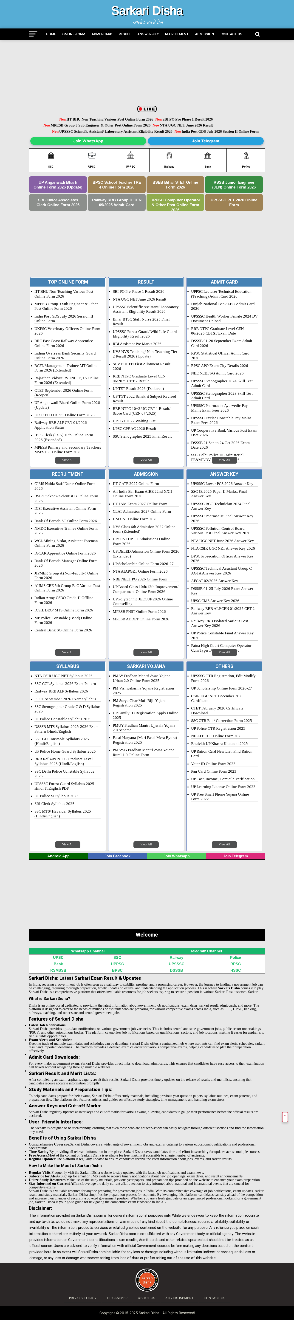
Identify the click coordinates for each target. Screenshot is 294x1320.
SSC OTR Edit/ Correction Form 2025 (221, 720)
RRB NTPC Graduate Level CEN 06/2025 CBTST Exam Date (217, 330)
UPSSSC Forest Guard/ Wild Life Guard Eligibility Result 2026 (145, 333)
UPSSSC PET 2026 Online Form (234, 202)
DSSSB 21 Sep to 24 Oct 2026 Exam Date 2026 (220, 445)
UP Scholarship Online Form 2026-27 (143, 564)
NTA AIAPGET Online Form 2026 (140, 571)
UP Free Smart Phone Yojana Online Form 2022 (220, 796)
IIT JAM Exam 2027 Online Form (140, 504)
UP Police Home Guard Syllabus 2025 (65, 751)
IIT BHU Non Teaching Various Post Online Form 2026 (100, 119)
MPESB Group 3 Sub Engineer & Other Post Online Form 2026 (90, 125)
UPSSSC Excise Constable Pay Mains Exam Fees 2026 (221, 420)
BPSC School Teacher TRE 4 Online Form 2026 (117, 184)
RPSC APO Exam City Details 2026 (219, 365)
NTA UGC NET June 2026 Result (176, 125)
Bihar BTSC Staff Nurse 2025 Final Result (141, 321)
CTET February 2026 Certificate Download (217, 710)
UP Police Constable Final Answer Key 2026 (222, 635)
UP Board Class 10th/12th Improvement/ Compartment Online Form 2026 (145, 589)
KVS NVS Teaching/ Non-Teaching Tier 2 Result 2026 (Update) (145, 353)
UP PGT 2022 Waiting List (134, 421)
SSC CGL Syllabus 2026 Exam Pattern (65, 683)
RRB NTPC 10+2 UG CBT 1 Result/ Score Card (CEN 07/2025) (141, 410)
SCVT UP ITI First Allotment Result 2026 (141, 366)
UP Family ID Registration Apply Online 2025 (145, 715)
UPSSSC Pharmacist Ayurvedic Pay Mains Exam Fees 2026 (219, 407)
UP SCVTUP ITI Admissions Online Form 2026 (141, 541)
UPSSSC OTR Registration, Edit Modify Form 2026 (223, 678)
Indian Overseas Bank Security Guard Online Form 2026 (65, 355)
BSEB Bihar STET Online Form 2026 (175, 184)
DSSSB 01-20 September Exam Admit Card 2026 (221, 343)
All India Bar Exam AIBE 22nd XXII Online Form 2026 (142, 493)
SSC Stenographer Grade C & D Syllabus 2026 (67, 708)
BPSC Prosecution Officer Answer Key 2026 (222, 558)
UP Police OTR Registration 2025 (218, 728)
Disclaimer (117, 1298)
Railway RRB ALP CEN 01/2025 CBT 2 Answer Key (223, 610)
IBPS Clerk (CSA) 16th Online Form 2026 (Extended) (63, 437)
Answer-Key (148, 34)
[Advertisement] (147, 73)
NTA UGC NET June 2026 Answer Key (222, 541)
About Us (146, 1298)
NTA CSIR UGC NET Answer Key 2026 (223, 548)
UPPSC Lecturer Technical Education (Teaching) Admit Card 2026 (221, 293)
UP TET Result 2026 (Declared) (138, 388)
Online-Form (73, 34)
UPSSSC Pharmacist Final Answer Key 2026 (222, 518)
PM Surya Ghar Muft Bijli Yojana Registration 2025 (140, 702)
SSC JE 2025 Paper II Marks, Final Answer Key (219, 493)
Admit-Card (102, 34)
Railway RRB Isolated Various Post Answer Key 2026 (219, 623)
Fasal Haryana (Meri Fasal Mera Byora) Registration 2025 (145, 739)
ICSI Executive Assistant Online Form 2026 (65, 510)
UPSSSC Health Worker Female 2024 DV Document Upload (224, 318)
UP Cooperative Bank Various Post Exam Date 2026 (224, 432)
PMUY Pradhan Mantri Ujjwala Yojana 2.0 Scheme (144, 727)
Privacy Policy (83, 1298)
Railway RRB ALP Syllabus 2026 (61, 691)
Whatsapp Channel (88, 951)
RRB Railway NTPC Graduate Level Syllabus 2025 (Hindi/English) (63, 761)
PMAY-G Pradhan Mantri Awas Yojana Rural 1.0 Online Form (143, 752)
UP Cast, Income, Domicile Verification (223, 779)
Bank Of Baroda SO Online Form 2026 (65, 521)
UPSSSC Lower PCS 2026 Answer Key (222, 483)
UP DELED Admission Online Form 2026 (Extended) (146, 553)
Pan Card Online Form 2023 (213, 771)
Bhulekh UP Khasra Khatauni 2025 (219, 743)
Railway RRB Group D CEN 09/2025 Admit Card (116, 202)
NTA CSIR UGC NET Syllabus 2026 (63, 676)
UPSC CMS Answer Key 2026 (215, 601)
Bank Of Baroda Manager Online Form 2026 (65, 563)
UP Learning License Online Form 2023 (223, 787)
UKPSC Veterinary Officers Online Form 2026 (67, 330)
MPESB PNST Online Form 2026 (139, 611)
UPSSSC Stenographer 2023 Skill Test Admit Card (222, 395)
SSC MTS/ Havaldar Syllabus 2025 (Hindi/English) (62, 813)
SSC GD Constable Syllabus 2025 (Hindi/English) (61, 741)
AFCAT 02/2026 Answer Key (214, 581)
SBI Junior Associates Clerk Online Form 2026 (58, 202)
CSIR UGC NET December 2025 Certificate (217, 698)
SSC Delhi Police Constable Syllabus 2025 (64, 773)
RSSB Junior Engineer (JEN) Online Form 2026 (234, 184)
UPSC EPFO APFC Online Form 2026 (64, 415)
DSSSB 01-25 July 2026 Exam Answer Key (222, 590)
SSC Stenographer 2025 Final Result (142, 436)
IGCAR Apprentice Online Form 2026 (65, 553)
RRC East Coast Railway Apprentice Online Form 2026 (63, 343)
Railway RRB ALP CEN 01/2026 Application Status (60, 424)
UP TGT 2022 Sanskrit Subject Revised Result (144, 398)
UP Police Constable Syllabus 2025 (62, 719)
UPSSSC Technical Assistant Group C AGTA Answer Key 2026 (221, 570)
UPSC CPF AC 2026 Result (134, 428)
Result (125, 34)
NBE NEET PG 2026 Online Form (140, 579)
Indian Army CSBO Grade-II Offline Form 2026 (63, 600)
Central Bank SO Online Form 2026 (63, 630)
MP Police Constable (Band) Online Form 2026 (63, 620)
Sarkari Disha (147, 10)
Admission (204, 34)
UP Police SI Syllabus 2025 (56, 796)
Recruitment (177, 34)
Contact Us (231, 34)
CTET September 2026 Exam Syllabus (65, 699)
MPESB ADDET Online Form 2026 (141, 619)
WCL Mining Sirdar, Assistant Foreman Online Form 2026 (66, 543)
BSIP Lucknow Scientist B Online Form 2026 (66, 498)
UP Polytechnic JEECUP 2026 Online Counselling (143, 601)
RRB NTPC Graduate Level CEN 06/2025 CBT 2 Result (139, 378)
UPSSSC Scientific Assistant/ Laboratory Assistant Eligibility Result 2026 (118, 131)
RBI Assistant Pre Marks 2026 (137, 344)
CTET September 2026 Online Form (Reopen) (63, 392)
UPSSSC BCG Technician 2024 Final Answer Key (221, 506)
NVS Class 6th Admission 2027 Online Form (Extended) (144, 529)
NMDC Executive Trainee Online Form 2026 (66, 530)
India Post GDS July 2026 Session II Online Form (223, 131)
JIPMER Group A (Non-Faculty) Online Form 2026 (66, 575)
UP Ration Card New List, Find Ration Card (221, 753)
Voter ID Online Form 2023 (213, 764)
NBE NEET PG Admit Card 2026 (217, 373)
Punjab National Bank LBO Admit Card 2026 (223, 306)
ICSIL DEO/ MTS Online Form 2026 (63, 610)
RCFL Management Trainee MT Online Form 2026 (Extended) (65, 367)
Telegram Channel (206, 951)
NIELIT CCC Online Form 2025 (217, 736)
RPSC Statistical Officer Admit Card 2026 (220, 355)
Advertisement (179, 1298)
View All (68, 460)
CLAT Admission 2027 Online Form (142, 511)
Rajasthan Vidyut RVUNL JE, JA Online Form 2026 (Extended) (66, 380)
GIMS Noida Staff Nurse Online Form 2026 (65, 485)
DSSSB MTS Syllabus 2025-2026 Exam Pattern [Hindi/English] (66, 728)
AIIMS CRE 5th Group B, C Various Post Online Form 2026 (67, 587)
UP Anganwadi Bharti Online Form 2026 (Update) (58, 184)
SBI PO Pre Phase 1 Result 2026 (177, 119)
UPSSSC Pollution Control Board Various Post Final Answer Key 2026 (220, 530)
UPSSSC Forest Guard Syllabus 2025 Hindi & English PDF (64, 786)
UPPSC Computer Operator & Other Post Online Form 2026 (175, 204)
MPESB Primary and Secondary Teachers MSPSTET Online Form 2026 (67, 449)
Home (51, 34)
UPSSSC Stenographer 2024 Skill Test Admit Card (222, 383)
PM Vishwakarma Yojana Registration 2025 (143, 690)
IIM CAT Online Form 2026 (135, 519)
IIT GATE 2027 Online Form (136, 483)
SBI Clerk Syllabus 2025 (54, 804)
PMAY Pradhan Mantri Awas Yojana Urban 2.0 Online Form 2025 (141, 678)
